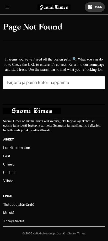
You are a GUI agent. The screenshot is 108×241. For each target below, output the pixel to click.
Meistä (8, 212)
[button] (98, 82)
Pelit (6, 156)
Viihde (8, 181)
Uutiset (9, 172)
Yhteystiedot (13, 221)
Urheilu (9, 164)
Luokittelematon (16, 147)
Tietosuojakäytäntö (18, 204)
